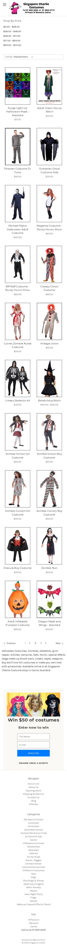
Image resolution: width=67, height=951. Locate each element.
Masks (33, 890)
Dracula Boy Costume (18, 567)
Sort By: (9, 57)
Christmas (33, 826)
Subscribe (33, 753)
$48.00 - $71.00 (11, 35)
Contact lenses (33, 863)
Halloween (33, 850)
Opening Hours (33, 790)
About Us (33, 787)
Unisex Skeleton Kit (17, 400)
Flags (33, 897)
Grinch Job (33, 783)
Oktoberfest (33, 846)
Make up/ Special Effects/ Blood (33, 904)
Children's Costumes (34, 870)
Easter (33, 840)
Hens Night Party (34, 894)
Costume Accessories (33, 867)
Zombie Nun (49, 567)
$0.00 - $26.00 (11, 26)
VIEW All (33, 853)
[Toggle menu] (4, 4)
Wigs (33, 877)
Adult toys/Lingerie (33, 884)
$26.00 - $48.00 (12, 31)
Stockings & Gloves (33, 880)
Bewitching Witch (49, 400)
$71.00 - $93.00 (11, 40)
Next (58, 643)
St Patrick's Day (33, 836)
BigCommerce (39, 940)
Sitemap (33, 804)
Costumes (33, 823)
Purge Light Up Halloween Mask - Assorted (17, 111)
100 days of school (33, 819)
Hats (33, 873)
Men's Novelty (33, 887)
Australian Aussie (33, 829)
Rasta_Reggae (33, 860)
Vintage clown (49, 343)
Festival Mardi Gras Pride (33, 833)
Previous (11, 643)
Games (33, 901)
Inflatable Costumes (33, 843)
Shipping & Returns (33, 794)
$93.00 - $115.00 (12, 45)
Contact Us (33, 797)
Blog (33, 800)
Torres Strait (33, 856)
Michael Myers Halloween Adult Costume (17, 229)
